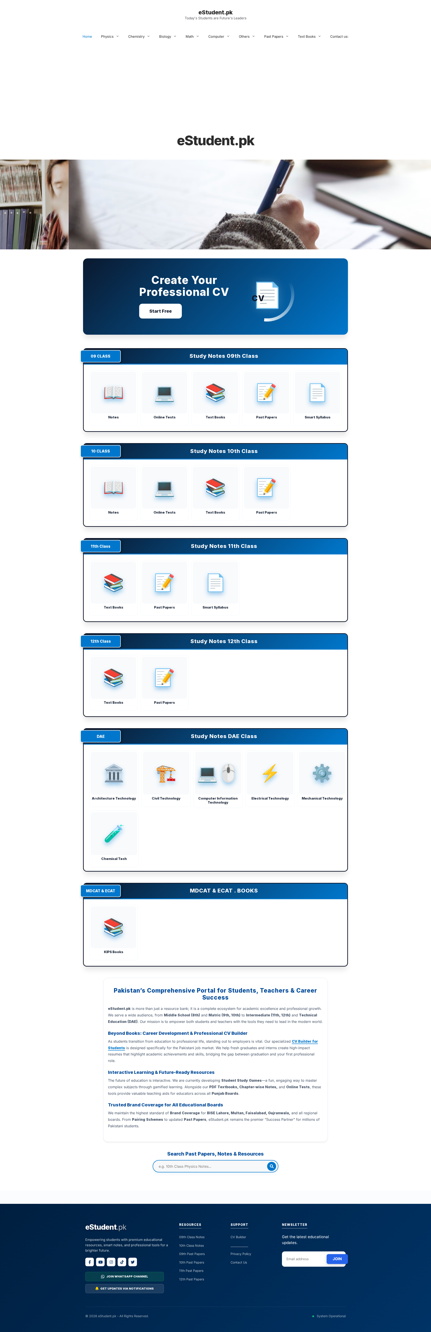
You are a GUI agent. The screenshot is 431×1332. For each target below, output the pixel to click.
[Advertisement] (215, 85)
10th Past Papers (191, 1262)
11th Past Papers (191, 1271)
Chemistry (136, 36)
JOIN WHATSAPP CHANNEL (127, 1276)
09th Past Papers (192, 1254)
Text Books (307, 36)
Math (190, 36)
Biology (165, 36)
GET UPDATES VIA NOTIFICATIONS (127, 1288)
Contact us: (339, 36)
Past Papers (273, 36)
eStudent (105, 1227)
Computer (216, 36)
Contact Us (239, 1262)
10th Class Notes (191, 1245)
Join (337, 1259)
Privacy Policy (241, 1254)
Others (244, 36)
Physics (107, 36)
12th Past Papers (191, 1279)
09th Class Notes (192, 1237)
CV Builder (238, 1237)
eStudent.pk (215, 12)
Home (87, 36)
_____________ (239, 1245)
